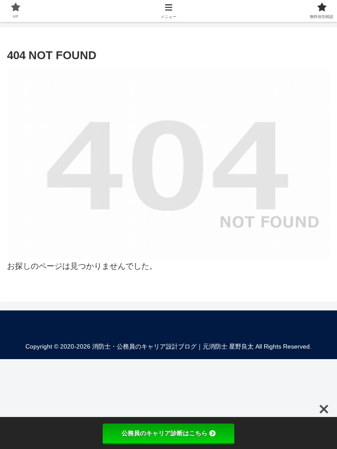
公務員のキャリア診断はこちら (165, 433)
